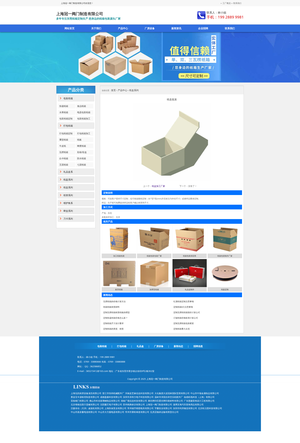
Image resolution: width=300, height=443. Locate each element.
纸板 (79, 139)
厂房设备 (150, 28)
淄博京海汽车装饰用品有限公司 (188, 404)
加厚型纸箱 (154, 289)
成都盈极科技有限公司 (111, 396)
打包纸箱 (68, 125)
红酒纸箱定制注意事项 (183, 301)
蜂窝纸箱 (81, 145)
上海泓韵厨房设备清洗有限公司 (86, 393)
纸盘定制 (225, 289)
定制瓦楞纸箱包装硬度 (183, 323)
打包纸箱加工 (83, 133)
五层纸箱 (63, 164)
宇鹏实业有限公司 (163, 408)
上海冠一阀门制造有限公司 (159, 404)
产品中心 (123, 28)
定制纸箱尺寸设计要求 (113, 323)
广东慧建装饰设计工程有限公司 (199, 400)
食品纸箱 (81, 106)
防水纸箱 (81, 158)
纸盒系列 (68, 187)
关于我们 (96, 28)
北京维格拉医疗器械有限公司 (85, 404)
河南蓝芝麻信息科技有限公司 (139, 393)
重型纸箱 (63, 139)
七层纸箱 (81, 164)
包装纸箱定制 (65, 118)
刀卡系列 (68, 218)
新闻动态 (178, 346)
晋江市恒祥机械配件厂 (113, 393)
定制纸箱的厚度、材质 (113, 328)
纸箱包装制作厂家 (224, 256)
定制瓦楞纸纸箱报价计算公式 (186, 312)
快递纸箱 (63, 106)
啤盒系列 (68, 210)
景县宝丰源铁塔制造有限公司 (85, 396)
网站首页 (70, 28)
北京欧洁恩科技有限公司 (210, 408)
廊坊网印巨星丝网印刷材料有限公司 (165, 400)
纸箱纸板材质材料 (111, 306)
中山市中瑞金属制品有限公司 (204, 393)
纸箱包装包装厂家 (154, 256)
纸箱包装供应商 (189, 256)
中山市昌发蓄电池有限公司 (84, 411)
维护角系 (68, 203)
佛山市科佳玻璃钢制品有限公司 (104, 400)
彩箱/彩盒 (82, 152)
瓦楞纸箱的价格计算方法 (114, 301)
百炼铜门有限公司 (79, 400)
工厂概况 (226, 3)
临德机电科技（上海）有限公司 (199, 396)
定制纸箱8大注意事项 (183, 306)
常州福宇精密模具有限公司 (140, 408)
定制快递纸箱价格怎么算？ (115, 317)
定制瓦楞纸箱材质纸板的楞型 (116, 312)
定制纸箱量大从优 (181, 328)
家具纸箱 (119, 289)
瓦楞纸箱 (63, 152)
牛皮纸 (62, 145)
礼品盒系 (68, 171)
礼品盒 (140, 346)
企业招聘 (203, 28)
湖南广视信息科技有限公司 (134, 400)
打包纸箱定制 (65, 133)
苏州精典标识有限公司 (134, 404)
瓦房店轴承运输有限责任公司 (164, 411)
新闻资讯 (176, 28)
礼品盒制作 (189, 289)
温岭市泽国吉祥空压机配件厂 (169, 396)
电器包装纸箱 (83, 112)
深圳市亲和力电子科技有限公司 (138, 396)
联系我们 (237, 3)
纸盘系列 (68, 179)
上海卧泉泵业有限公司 (115, 408)
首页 (113, 90)
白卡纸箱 (63, 158)
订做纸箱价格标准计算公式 (185, 317)
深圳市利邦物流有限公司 (185, 408)
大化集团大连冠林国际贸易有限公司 (172, 393)
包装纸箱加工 (83, 118)
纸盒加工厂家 (158, 186)
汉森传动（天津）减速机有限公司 (87, 408)
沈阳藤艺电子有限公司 (111, 404)
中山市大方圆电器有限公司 (111, 411)
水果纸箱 (63, 112)
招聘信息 (198, 346)
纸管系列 (68, 195)
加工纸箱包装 (119, 256)
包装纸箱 (68, 98)
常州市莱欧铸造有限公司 (137, 411)
